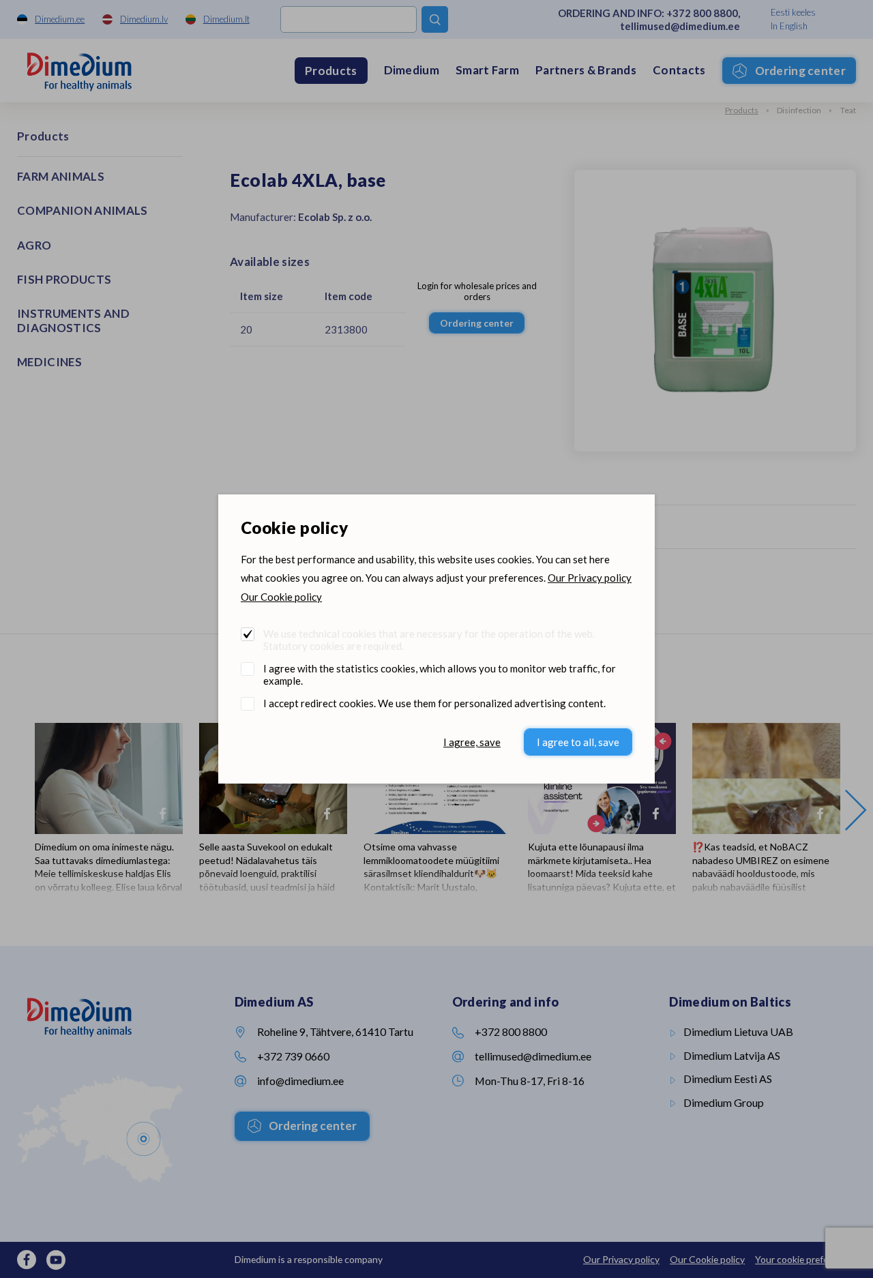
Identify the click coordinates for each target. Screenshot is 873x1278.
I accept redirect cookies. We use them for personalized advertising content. (434, 703)
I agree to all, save (578, 742)
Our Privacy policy (590, 577)
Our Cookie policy (281, 597)
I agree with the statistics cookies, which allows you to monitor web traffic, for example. (439, 674)
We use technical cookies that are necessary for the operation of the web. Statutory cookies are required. (429, 639)
